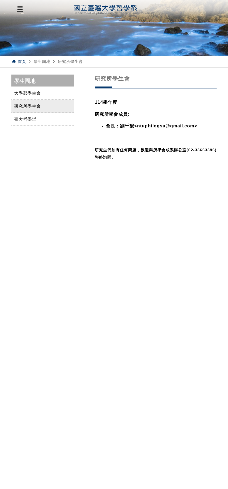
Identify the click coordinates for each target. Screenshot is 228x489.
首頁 (22, 61)
